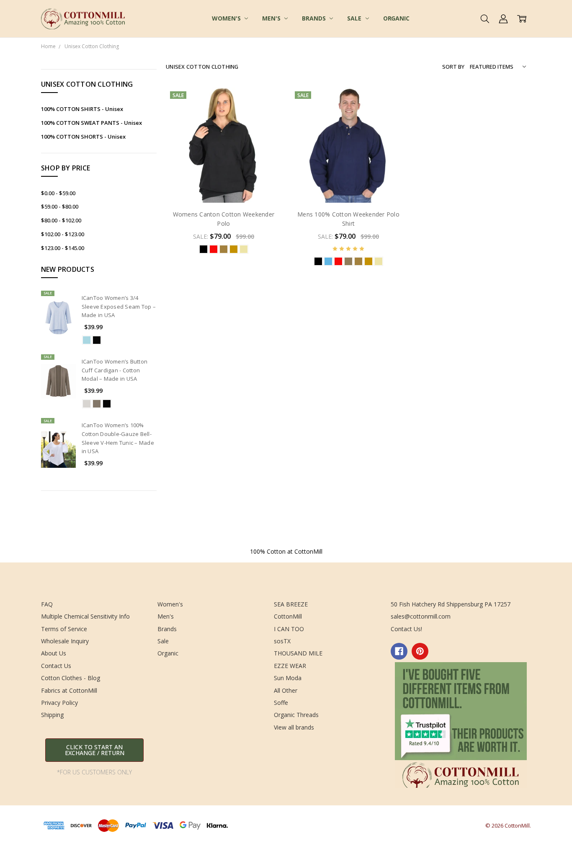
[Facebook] (399, 651)
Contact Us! (406, 629)
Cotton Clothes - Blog (70, 678)
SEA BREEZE (291, 604)
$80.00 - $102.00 (61, 220)
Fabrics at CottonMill (69, 690)
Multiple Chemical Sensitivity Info (85, 616)
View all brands (294, 727)
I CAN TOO (289, 629)
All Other (285, 690)
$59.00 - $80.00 (59, 206)
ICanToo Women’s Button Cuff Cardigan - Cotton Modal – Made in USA (115, 370)
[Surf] (328, 261)
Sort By (453, 66)
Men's (272, 18)
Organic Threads (296, 715)
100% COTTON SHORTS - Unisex (83, 136)
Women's (227, 18)
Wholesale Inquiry (65, 641)
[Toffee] (223, 249)
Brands (314, 18)
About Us (53, 653)
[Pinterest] (420, 651)
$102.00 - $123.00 (62, 234)
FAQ (47, 604)
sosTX (282, 641)
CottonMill (288, 616)
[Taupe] (96, 403)
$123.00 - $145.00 (62, 248)
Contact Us (56, 666)
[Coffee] (348, 261)
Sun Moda (287, 678)
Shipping (52, 715)
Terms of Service (64, 629)
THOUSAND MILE (298, 653)
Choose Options (224, 185)
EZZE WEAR (290, 666)
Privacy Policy (59, 703)
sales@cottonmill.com (421, 616)
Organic (396, 18)
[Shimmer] (86, 340)
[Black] (96, 340)
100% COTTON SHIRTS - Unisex (82, 109)
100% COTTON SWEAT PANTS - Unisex (91, 122)
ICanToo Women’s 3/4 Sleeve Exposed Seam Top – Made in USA (119, 306)
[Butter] (243, 249)
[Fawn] (86, 403)
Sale (355, 18)
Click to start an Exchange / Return (94, 750)
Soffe (281, 703)
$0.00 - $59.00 (58, 193)
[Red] (213, 249)
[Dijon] (233, 249)
